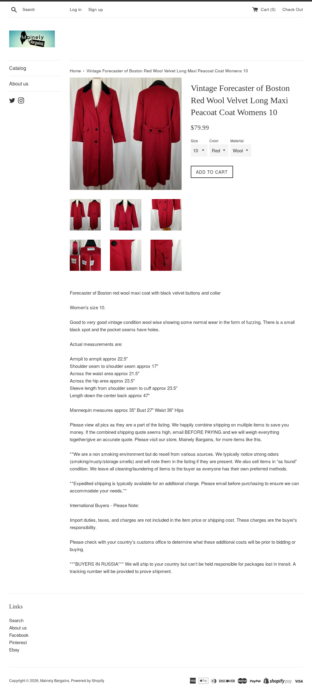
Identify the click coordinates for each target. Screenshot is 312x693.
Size (194, 140)
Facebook (19, 635)
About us (18, 83)
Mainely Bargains (54, 680)
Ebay (14, 649)
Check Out (292, 9)
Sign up (95, 9)
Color (213, 140)
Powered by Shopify (87, 680)
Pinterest (18, 642)
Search (16, 620)
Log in (76, 9)
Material (237, 140)
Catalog (17, 67)
